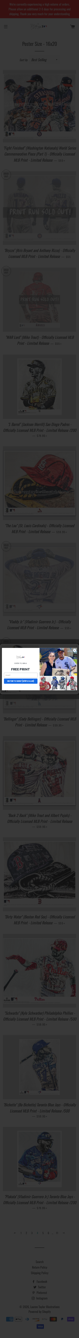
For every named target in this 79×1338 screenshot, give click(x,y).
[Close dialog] (74, 650)
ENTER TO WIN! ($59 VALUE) (20, 681)
